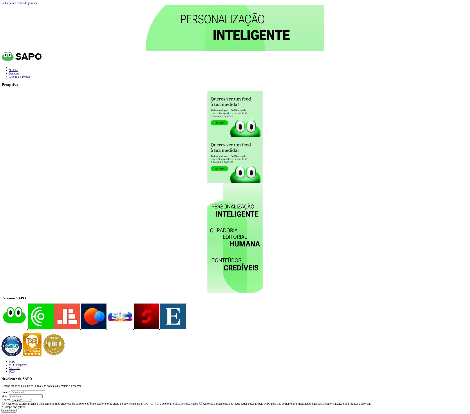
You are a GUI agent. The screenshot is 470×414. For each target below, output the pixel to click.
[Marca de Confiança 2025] (12, 355)
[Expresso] (172, 328)
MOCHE (14, 368)
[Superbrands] (54, 355)
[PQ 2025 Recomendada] (32, 355)
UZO (12, 371)
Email (5, 392)
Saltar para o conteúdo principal (19, 3)
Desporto (14, 73)
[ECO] (40, 328)
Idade (4, 396)
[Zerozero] (93, 328)
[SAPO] (14, 328)
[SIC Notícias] (146, 328)
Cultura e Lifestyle (19, 76)
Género (5, 399)
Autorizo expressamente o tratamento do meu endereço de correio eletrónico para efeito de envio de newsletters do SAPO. (77, 403)
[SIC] (119, 328)
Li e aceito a (176, 403)
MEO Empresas (18, 364)
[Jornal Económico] (67, 328)
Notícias (13, 70)
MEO (12, 361)
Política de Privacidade (185, 403)
